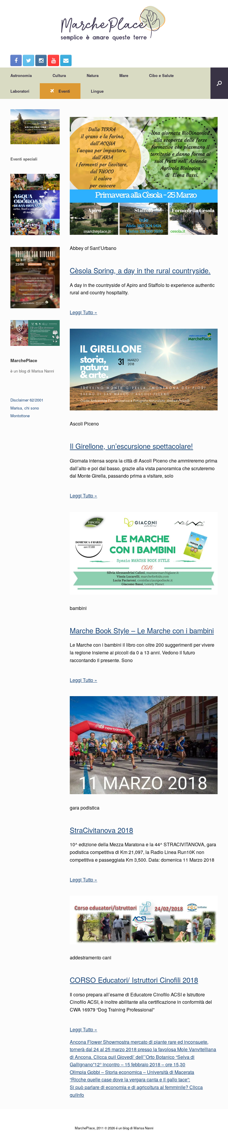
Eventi (64, 91)
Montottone (20, 415)
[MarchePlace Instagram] (41, 60)
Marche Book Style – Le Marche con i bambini (142, 630)
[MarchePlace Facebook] (16, 60)
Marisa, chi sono (24, 408)
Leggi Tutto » (83, 312)
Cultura (59, 75)
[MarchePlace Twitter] (28, 60)
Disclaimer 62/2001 (26, 400)
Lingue (97, 91)
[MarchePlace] (114, 23)
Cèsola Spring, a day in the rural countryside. (140, 270)
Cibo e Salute (161, 75)
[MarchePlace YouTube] (53, 60)
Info (80, 1094)
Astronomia (21, 75)
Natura (93, 75)
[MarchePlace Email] (66, 60)
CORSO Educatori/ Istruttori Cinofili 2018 (134, 979)
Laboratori (19, 91)
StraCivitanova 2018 (101, 830)
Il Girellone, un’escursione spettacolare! (131, 446)
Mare (123, 75)
